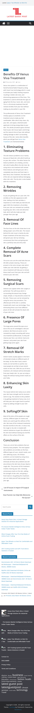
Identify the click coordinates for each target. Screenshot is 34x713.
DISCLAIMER (5, 660)
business (17, 674)
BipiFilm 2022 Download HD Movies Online (15, 570)
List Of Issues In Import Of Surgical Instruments (16, 489)
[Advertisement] (17, 49)
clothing (4, 677)
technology (22, 690)
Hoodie (19, 681)
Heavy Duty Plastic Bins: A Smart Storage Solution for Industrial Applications (15, 613)
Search (30, 507)
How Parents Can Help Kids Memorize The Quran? (16, 496)
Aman (18, 82)
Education (5, 679)
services (5, 690)
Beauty (10, 675)
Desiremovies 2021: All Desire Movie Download (16, 562)
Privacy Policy (6, 665)
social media (12, 690)
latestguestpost (11, 687)
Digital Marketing (21, 677)
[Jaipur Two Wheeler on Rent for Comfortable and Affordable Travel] (4, 640)
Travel (4, 692)
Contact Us (5, 657)
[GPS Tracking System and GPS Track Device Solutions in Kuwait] (4, 649)
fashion (20, 679)
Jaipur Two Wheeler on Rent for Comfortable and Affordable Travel (18, 4)
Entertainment (13, 679)
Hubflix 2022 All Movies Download (12, 573)
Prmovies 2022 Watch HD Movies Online (18, 595)
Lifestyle (25, 688)
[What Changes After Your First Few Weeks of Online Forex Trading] (4, 631)
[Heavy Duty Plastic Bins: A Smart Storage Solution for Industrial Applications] (4, 612)
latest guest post (12, 683)
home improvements (9, 681)
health (28, 679)
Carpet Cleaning (28, 675)
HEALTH (6, 70)
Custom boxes (11, 677)
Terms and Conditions (9, 668)
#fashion (4, 675)
